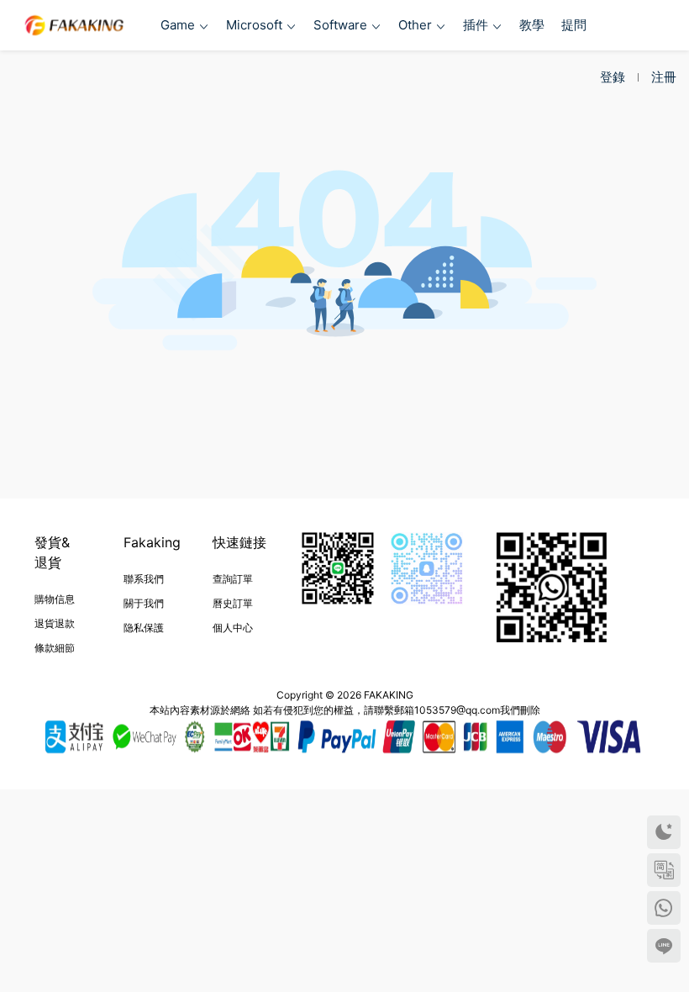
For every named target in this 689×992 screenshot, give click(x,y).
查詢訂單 (233, 579)
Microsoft (254, 25)
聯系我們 (144, 579)
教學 (531, 25)
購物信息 (54, 599)
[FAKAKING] (74, 25)
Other (415, 25)
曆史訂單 (233, 603)
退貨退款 (54, 623)
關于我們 (144, 603)
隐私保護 (144, 627)
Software (340, 25)
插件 (475, 25)
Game (177, 25)
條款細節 (54, 647)
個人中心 (233, 627)
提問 (573, 25)
